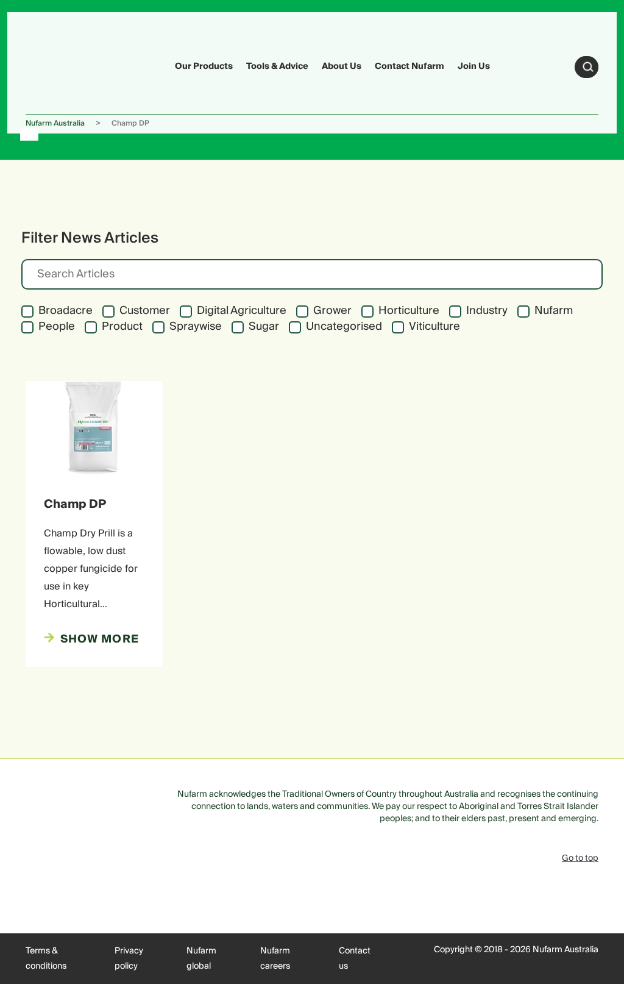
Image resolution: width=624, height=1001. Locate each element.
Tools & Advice (277, 66)
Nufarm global (201, 959)
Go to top (580, 858)
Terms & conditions (46, 959)
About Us (341, 66)
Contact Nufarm (409, 66)
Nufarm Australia (55, 123)
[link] (49, 64)
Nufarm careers (275, 959)
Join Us (474, 66)
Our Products (204, 66)
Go (588, 67)
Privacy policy (129, 959)
